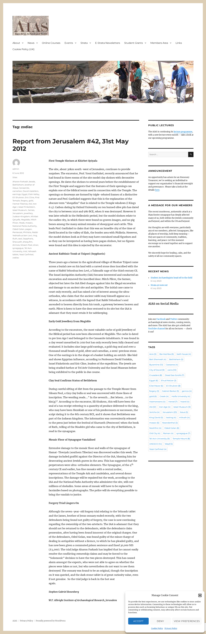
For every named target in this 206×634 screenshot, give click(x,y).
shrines (16, 245)
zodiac (16, 257)
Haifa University (181, 396)
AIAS (15, 621)
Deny (160, 621)
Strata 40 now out (159, 285)
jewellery (28, 213)
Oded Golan (18, 229)
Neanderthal (170, 423)
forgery (24, 200)
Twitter (173, 319)
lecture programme (183, 131)
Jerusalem (18, 213)
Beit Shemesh (157, 359)
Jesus (184, 412)
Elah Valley (33, 194)
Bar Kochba (166, 354)
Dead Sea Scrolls (174, 375)
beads (32, 181)
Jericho (154, 412)
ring (35, 235)
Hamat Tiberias (20, 204)
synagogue (18, 248)
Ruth (15, 238)
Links (179, 43)
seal (20, 238)
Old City (154, 433)
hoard (185, 401)
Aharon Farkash (20, 181)
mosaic (29, 223)
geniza (187, 391)
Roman (168, 433)
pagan (28, 229)
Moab (22, 223)
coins (172, 370)
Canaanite (24, 188)
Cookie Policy (157, 628)
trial (25, 251)
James (31, 210)
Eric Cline (29, 197)
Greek (164, 396)
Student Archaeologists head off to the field (171, 277)
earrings (17, 194)
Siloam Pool (26, 245)
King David (156, 417)
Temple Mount (181, 438)
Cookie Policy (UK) (23, 49)
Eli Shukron (18, 197)
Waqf (169, 444)
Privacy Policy (171, 628)
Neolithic (155, 428)
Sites (15, 177)
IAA (30, 204)
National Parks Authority (25, 226)
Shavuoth (17, 242)
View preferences (187, 621)
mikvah (184, 417)
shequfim (27, 242)
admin (16, 169)
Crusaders (155, 375)
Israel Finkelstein (26, 207)
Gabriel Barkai (170, 391)
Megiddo (25, 219)
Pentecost (17, 232)
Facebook (161, 319)
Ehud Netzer (168, 380)
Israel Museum (20, 210)
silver (35, 245)
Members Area (159, 43)
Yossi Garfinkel (26, 254)
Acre (152, 354)
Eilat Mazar (156, 386)
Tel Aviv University (159, 438)
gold (31, 200)
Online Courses (51, 43)
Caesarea (172, 364)
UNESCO (155, 444)
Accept (138, 621)
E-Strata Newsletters (107, 43)
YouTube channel (156, 328)
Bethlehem (18, 185)
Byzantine (156, 364)
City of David (157, 370)
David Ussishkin (30, 191)
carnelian (17, 191)
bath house (184, 354)
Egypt (24, 194)
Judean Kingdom (21, 216)
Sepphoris (28, 238)
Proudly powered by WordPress (51, 621)
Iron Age (164, 407)
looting (171, 417)
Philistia (27, 232)
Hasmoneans (157, 401)
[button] (199, 595)
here (157, 190)
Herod (172, 401)
